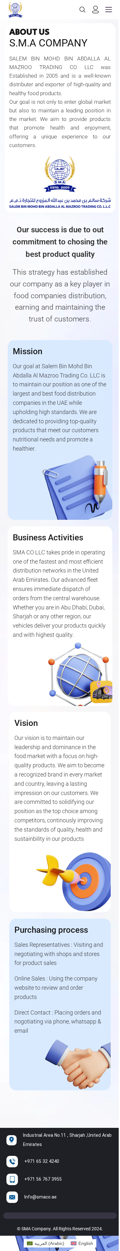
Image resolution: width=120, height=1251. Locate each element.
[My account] (95, 9)
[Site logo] (15, 9)
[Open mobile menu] (108, 9)
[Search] (82, 9)
